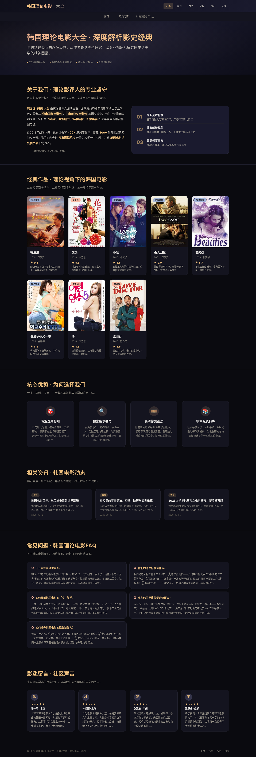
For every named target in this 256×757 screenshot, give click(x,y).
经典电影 (124, 16)
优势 (201, 6)
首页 (168, 6)
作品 (190, 6)
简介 (179, 6)
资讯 (213, 6)
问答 (224, 6)
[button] (45, 235)
